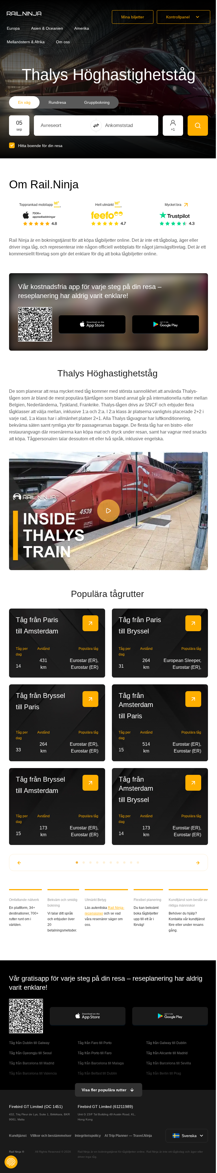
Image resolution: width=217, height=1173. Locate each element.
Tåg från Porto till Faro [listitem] (95, 1053)
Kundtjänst (18, 1136)
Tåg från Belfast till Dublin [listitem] (97, 1073)
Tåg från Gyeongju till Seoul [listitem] (31, 1053)
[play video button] (108, 510)
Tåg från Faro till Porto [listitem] (95, 1043)
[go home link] (24, 13)
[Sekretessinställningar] (11, 1161)
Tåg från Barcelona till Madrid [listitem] (31, 1063)
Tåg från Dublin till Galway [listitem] (29, 1043)
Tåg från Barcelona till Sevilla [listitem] (168, 1063)
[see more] (90, 623)
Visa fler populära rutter (104, 1090)
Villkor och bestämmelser (50, 1136)
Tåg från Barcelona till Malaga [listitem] (101, 1063)
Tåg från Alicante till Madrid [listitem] (167, 1053)
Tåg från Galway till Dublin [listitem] (166, 1043)
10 (138, 862)
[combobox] (72, 125)
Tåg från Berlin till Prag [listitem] (163, 1073)
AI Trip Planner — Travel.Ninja (128, 1136)
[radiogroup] (64, 102)
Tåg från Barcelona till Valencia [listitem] (33, 1073)
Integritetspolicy (88, 1136)
